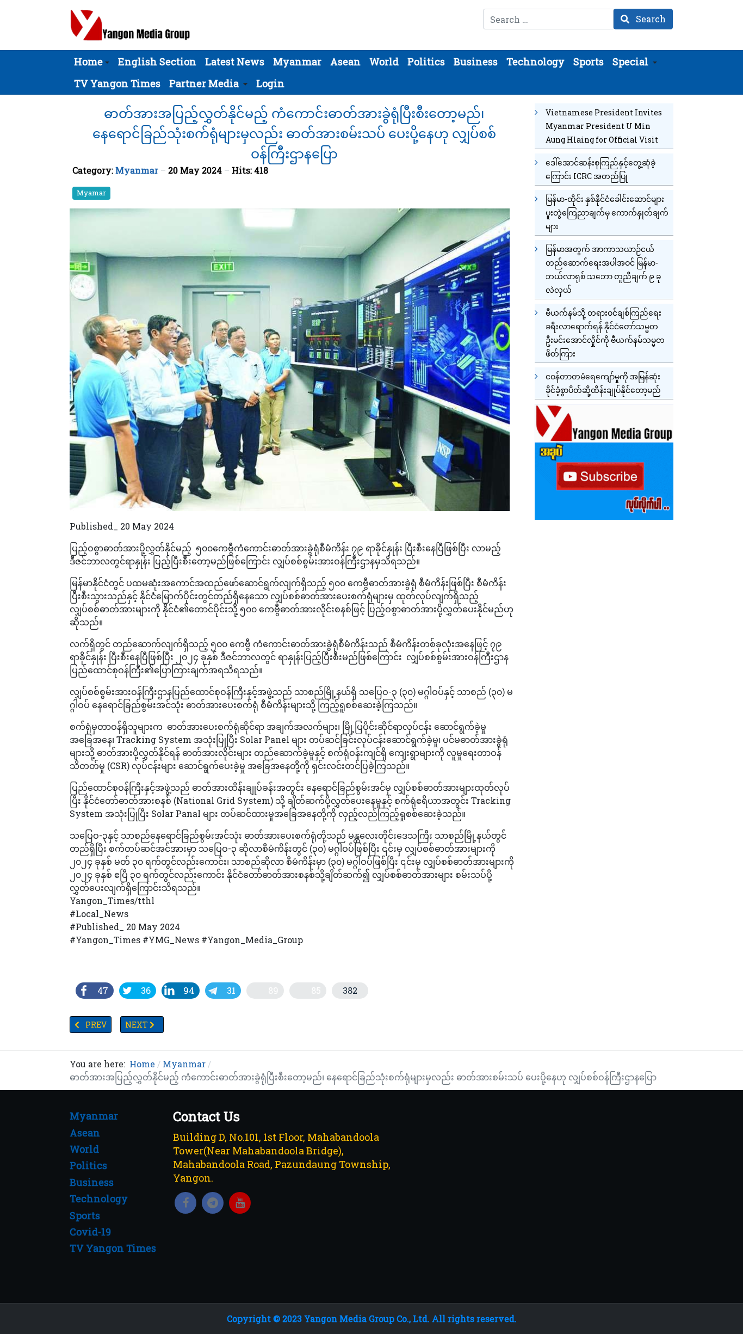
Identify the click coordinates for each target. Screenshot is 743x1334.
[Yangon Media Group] (130, 25)
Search (650, 18)
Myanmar (136, 170)
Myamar (91, 193)
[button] (92, 61)
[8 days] (604, 460)
